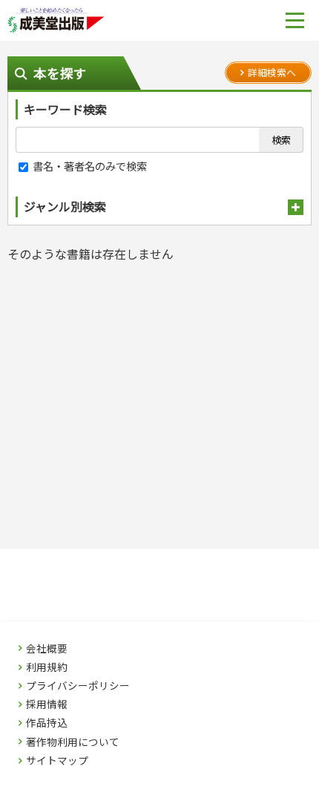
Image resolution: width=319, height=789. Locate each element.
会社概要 (47, 649)
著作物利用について (72, 742)
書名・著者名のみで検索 (88, 166)
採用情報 (47, 704)
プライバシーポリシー (78, 686)
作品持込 (47, 723)
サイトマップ (57, 761)
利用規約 (47, 667)
